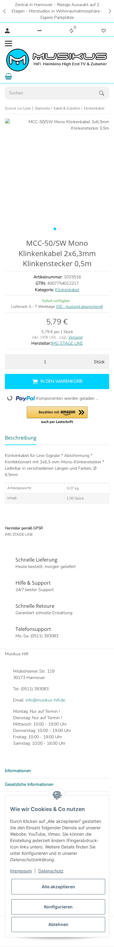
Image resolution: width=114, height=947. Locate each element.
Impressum (21, 870)
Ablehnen (58, 924)
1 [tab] (55, 229)
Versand (75, 337)
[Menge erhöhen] (79, 361)
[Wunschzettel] (103, 30)
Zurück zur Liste (18, 108)
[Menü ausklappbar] (8, 43)
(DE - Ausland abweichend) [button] (79, 306)
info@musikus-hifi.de (45, 700)
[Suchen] (104, 93)
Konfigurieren (58, 906)
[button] (4, 11)
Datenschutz (51, 870)
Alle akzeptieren (58, 886)
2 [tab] (59, 229)
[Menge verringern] (11, 361)
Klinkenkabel (67, 290)
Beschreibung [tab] (20, 437)
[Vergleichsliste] (71, 30)
